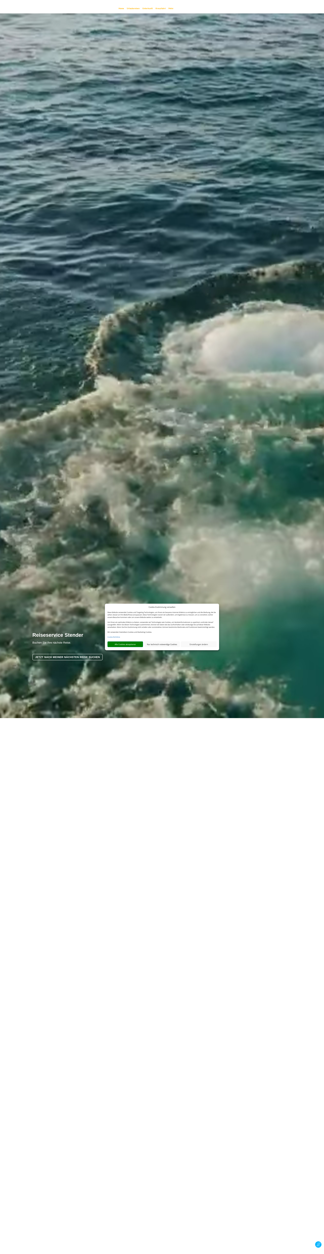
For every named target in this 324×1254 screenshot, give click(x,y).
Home (121, 8)
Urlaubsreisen (133, 8)
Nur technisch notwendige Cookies (162, 644)
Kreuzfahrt (161, 8)
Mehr (171, 8)
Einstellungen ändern (199, 644)
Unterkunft (147, 8)
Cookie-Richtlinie (113, 637)
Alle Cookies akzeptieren (125, 644)
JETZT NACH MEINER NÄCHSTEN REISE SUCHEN (67, 657)
